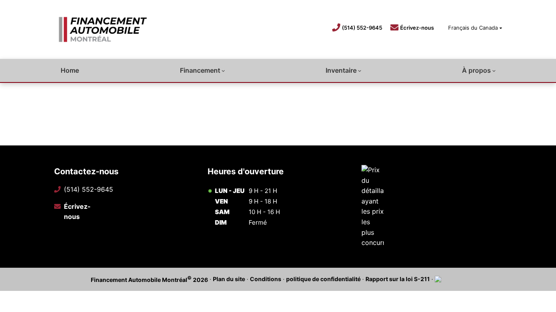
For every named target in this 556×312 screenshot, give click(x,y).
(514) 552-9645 (362, 27)
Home (70, 70)
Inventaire (341, 70)
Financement (200, 70)
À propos (476, 70)
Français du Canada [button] (473, 27)
